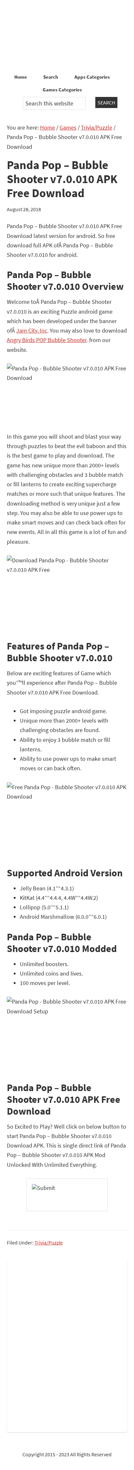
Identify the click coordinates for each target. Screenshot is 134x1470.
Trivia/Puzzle (48, 1242)
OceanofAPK (67, 36)
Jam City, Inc (31, 330)
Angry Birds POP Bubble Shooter (47, 340)
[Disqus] (67, 1344)
